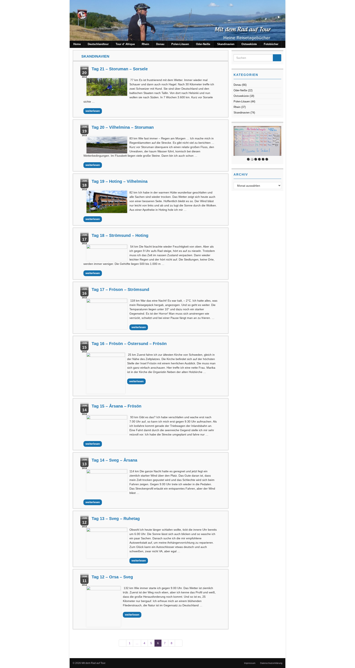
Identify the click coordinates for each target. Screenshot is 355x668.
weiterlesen (92, 110)
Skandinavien (225, 44)
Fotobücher (271, 44)
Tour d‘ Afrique (125, 44)
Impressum (249, 663)
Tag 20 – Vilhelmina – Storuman (123, 127)
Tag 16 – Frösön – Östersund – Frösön (129, 343)
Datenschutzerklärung (271, 663)
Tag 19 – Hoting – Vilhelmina (120, 181)
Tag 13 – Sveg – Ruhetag (116, 518)
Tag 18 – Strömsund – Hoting (120, 235)
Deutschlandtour (98, 44)
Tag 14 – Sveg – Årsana (114, 460)
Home (77, 44)
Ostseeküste (249, 44)
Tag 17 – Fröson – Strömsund (120, 289)
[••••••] (257, 141)
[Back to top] (346, 659)
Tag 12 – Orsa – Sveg (112, 577)
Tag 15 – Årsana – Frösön (116, 406)
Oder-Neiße (203, 44)
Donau (160, 44)
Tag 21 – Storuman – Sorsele (120, 69)
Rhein (145, 44)
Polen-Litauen (180, 44)
